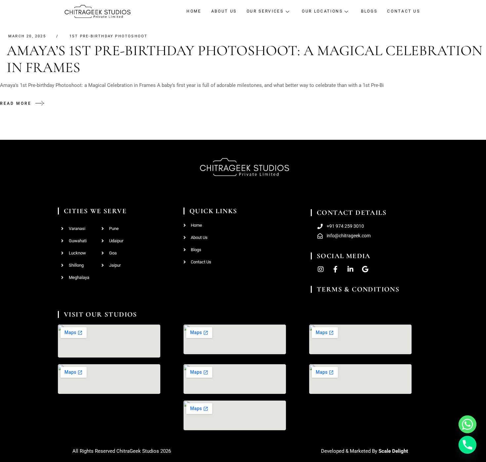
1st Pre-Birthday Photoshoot (108, 36)
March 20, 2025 (27, 36)
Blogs (369, 11)
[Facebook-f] (335, 269)
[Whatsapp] (467, 424)
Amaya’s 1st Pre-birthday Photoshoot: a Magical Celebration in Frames (244, 59)
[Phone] (467, 445)
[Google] (365, 269)
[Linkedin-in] (350, 269)
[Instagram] (320, 269)
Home (193, 11)
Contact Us (403, 11)
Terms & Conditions (358, 289)
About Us (224, 11)
